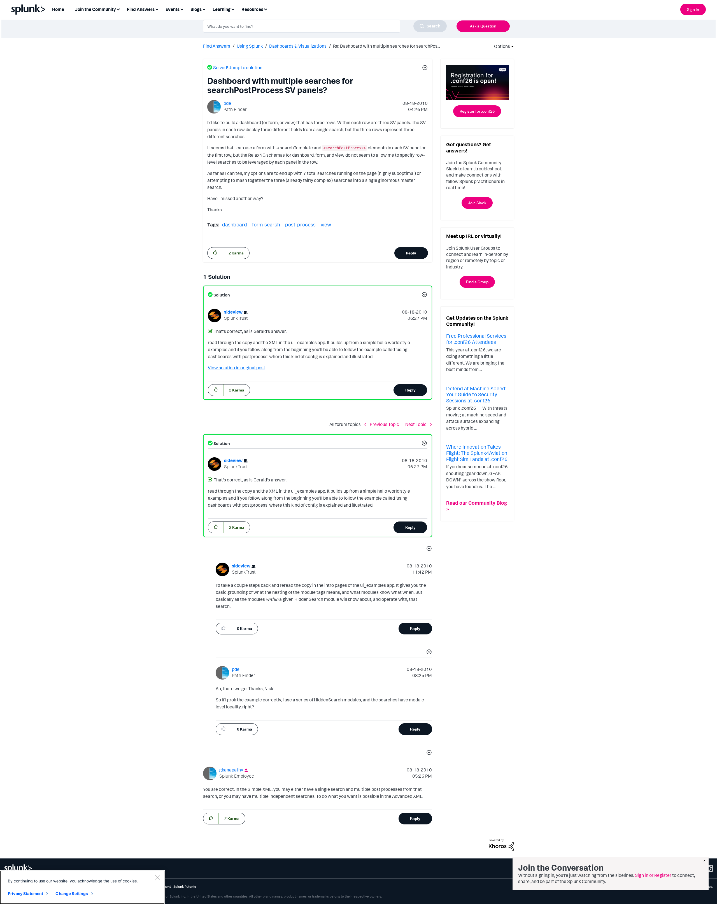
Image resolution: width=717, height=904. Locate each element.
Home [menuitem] (58, 9)
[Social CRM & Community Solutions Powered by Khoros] (501, 844)
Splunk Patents (184, 886)
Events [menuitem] (173, 9)
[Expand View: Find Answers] (157, 8)
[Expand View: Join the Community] (118, 8)
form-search (266, 224)
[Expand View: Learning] (233, 8)
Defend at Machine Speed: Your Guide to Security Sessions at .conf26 (476, 394)
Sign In (693, 9)
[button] (424, 68)
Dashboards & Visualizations (298, 46)
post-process (300, 224)
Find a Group (477, 281)
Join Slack (477, 202)
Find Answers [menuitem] (141, 9)
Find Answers (216, 46)
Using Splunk (250, 46)
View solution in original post (236, 367)
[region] (82, 887)
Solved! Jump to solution (237, 67)
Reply (411, 253)
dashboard (234, 224)
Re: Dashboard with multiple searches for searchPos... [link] (386, 46)
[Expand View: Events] (182, 8)
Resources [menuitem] (252, 9)
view (326, 224)
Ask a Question (483, 26)
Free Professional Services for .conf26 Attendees (476, 339)
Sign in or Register (653, 875)
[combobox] (325, 26)
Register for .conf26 (477, 111)
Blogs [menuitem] (196, 9)
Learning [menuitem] (222, 9)
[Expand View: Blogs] (204, 8)
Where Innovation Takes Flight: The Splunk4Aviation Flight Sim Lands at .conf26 (477, 453)
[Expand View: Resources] (265, 8)
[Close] (157, 877)
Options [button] (500, 46)
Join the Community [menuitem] (95, 9)
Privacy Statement (25, 893)
